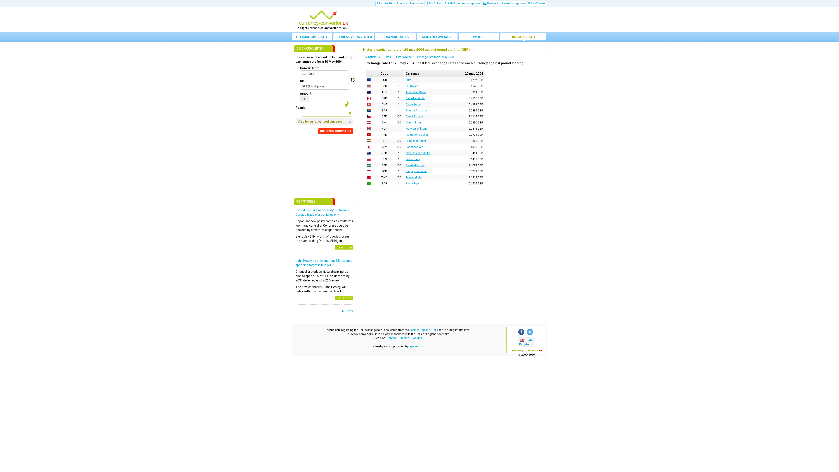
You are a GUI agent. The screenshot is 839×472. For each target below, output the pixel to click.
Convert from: (310, 68)
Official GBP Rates (312, 37)
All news (347, 311)
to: (302, 81)
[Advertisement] (452, 20)
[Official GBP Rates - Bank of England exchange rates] (323, 18)
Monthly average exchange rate (437, 37)
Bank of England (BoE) (423, 329)
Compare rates (395, 37)
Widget (479, 37)
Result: (301, 107)
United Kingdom (526, 342)
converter (353, 37)
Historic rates (523, 37)
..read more (344, 247)
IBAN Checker (537, 3)
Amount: (306, 93)
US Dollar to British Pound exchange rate (454, 3)
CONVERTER (335, 131)
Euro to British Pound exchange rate (400, 3)
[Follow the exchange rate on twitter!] (530, 332)
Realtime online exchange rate (506, 3)
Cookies (416, 338)
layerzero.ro (416, 346)
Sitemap (404, 338)
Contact (392, 338)
